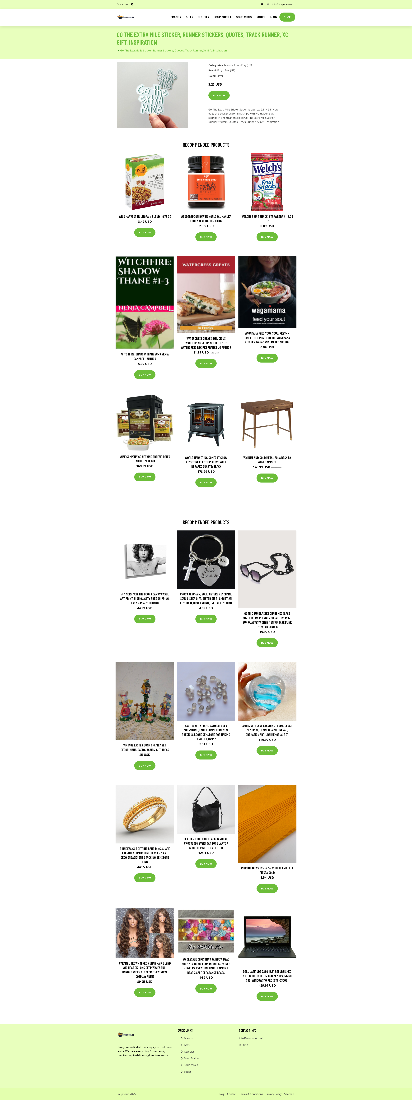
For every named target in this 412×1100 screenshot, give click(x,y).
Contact (231, 1094)
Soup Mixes (244, 17)
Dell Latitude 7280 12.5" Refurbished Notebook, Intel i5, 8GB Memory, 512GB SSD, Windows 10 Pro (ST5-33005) (267, 975)
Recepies (203, 17)
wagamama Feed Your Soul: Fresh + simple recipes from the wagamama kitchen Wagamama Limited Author (267, 337)
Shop (287, 17)
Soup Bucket (222, 17)
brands (176, 17)
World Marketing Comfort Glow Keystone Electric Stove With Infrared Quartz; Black (206, 462)
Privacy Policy (274, 1094)
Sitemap (289, 1094)
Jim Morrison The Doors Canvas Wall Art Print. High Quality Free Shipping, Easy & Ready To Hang (144, 598)
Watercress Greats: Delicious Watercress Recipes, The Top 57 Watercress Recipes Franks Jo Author (206, 342)
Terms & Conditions (251, 1094)
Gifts (189, 17)
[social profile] (132, 4)
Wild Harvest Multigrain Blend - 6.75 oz (145, 216)
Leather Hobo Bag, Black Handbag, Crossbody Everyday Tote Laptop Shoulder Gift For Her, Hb (206, 843)
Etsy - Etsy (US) (243, 65)
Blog (273, 17)
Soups (261, 17)
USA (267, 4)
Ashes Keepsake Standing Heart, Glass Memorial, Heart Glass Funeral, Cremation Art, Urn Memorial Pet (267, 730)
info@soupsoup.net (282, 4)
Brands (188, 1038)
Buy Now (219, 95)
